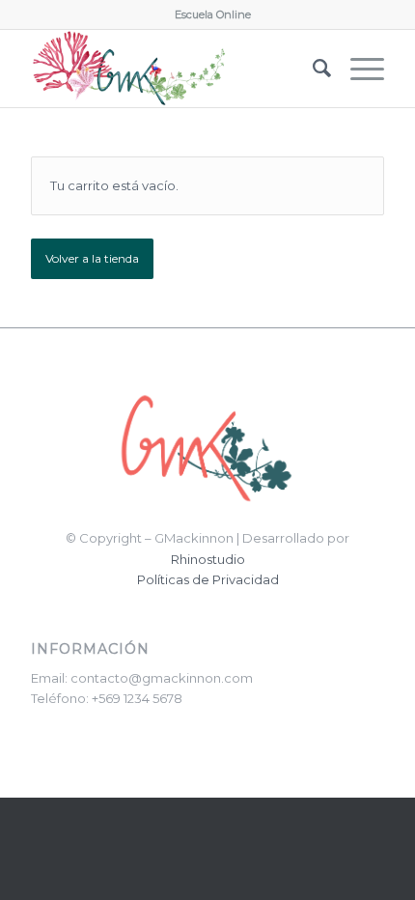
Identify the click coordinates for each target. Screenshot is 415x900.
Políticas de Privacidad (208, 579)
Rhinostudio (208, 559)
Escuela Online (213, 14)
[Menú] (357, 68)
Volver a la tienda (92, 258)
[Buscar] (312, 68)
